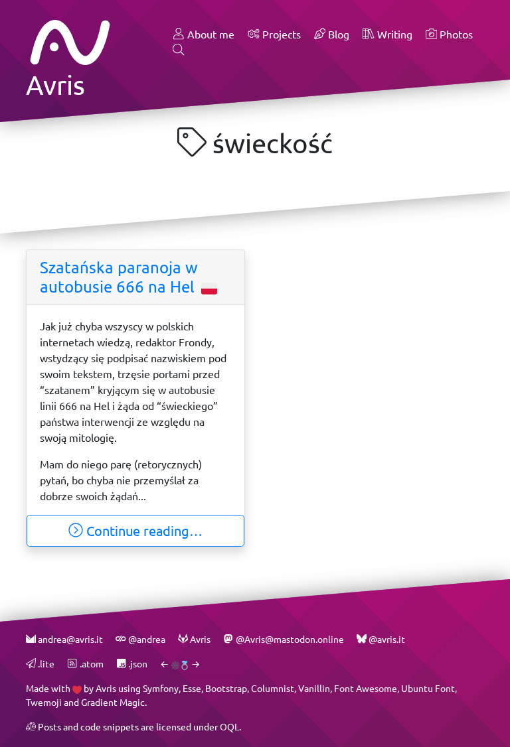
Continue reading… (143, 531)
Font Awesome (365, 688)
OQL (229, 726)
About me (209, 34)
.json (136, 663)
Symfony (161, 688)
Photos (455, 34)
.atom (90, 663)
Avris (106, 688)
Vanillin (314, 688)
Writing (393, 34)
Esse (192, 688)
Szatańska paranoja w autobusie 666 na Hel (119, 277)
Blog (337, 34)
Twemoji (44, 702)
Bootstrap (226, 688)
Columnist (272, 688)
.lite (45, 663)
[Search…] (179, 50)
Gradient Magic (113, 702)
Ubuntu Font (428, 688)
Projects (280, 34)
